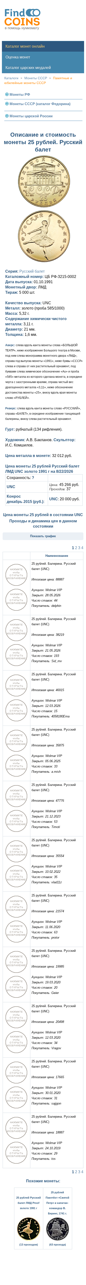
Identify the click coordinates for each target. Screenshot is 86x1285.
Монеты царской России (31, 116)
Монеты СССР (35, 78)
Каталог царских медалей (28, 68)
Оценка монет (17, 57)
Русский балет (32, 271)
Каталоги (11, 78)
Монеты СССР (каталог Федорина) (40, 104)
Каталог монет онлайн (25, 46)
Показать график (43, 536)
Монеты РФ (20, 94)
